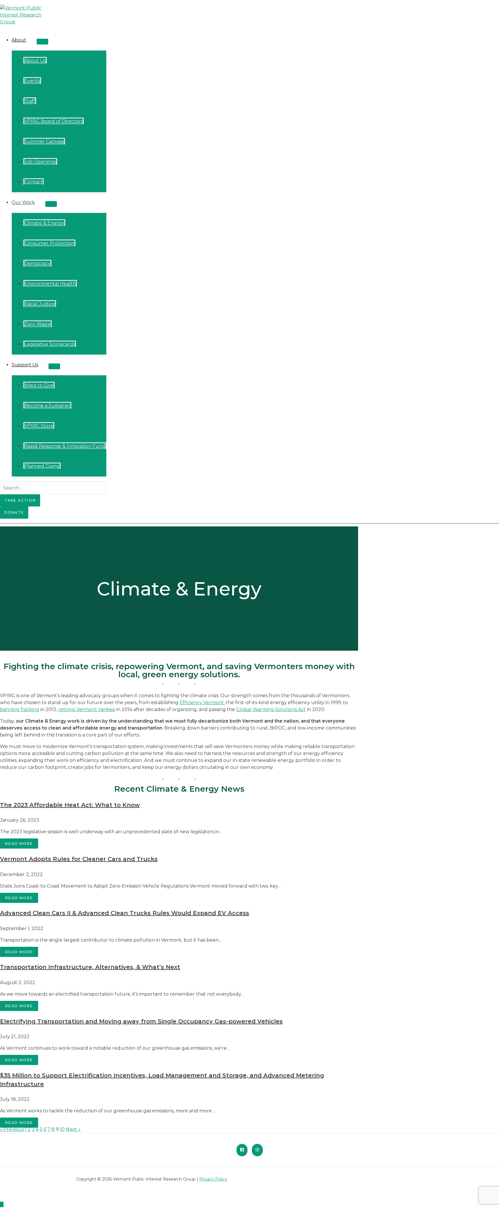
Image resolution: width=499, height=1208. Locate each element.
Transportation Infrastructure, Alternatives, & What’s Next (90, 967)
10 (62, 1129)
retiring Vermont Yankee (86, 709)
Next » (73, 1129)
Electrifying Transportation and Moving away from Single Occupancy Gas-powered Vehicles (141, 1021)
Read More (19, 843)
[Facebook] (242, 1150)
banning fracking (19, 709)
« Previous (12, 1129)
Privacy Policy (213, 1179)
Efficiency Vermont (202, 702)
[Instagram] (257, 1150)
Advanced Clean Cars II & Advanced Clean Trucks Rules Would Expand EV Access (124, 913)
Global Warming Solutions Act (271, 709)
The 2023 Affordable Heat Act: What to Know (70, 804)
